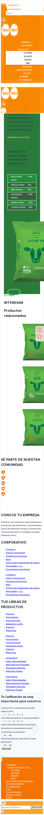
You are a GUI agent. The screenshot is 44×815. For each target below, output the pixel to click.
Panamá (27, 59)
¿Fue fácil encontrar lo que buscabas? (20, 718)
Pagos (9, 13)
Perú (28, 63)
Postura (10, 614)
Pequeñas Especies (16, 668)
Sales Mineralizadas (16, 662)
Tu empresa (25, 42)
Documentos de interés (18, 570)
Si (5, 735)
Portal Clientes (14, 9)
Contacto (11, 550)
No (10, 735)
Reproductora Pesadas (17, 665)
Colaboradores (13, 5)
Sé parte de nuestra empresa (24, 68)
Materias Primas (14, 671)
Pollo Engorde (13, 621)
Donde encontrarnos (16, 556)
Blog (25, 83)
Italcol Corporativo (15, 553)
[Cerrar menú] (1, 759)
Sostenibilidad (25, 80)
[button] (14, 292)
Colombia (28, 53)
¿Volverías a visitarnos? (13, 732)
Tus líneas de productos (18, 767)
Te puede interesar (25, 74)
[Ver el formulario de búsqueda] (4, 20)
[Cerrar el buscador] (3, 803)
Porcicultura (12, 617)
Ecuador (28, 56)
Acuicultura (11, 658)
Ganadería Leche (14, 624)
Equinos (10, 627)
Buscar (37, 807)
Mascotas (11, 631)
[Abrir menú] (3, 110)
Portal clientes (13, 795)
